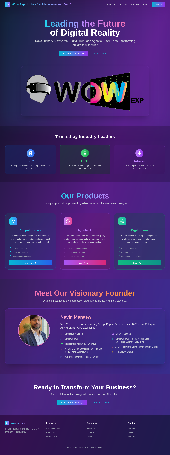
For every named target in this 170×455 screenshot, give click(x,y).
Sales (130, 432)
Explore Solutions (72, 53)
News (89, 436)
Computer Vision (53, 428)
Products (111, 4)
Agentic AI (50, 432)
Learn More (29, 263)
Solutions (123, 4)
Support (131, 428)
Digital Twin (51, 436)
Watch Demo (100, 53)
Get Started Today (70, 402)
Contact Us (158, 4)
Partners (135, 4)
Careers (90, 432)
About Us (91, 428)
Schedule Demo (101, 402)
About (145, 4)
